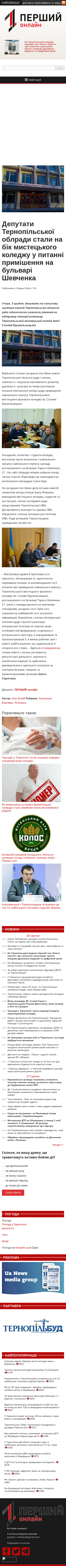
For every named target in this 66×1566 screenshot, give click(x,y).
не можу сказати (15, 1175)
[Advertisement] (33, 124)
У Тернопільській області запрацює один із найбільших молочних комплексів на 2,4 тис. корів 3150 (30, 1445)
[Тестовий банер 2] (33, 1328)
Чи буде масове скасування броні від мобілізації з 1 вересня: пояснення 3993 (31, 1397)
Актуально (45, 698)
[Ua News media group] (33, 1280)
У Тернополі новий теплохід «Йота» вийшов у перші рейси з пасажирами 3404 (31, 1417)
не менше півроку (16, 1180)
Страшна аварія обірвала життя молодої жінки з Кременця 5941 (29, 1362)
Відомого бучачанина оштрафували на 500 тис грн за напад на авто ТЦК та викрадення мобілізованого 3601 (31, 1407)
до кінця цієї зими (16, 1185)
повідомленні (51, 648)
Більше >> (58, 1145)
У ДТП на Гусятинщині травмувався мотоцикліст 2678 (30, 1463)
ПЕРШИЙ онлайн (26, 689)
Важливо (7, 702)
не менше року (14, 1171)
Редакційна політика (18, 1543)
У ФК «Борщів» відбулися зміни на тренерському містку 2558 (30, 1472)
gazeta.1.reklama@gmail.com (23, 1537)
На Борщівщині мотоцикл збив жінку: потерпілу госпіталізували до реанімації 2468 (29, 1489)
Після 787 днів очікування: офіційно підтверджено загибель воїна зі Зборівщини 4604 (30, 1388)
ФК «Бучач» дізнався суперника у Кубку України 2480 (29, 1481)
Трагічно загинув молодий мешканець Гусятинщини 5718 (31, 1371)
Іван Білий (18, 698)
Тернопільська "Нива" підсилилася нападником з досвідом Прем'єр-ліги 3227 (30, 1426)
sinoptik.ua (22, 1247)
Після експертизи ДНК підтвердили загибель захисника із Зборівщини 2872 (27, 1455)
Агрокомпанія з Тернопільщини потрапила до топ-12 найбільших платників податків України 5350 (32, 1380)
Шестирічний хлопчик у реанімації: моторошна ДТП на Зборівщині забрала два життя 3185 (31, 1434)
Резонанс (21, 702)
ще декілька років (16, 1166)
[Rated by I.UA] (9, 1559)
